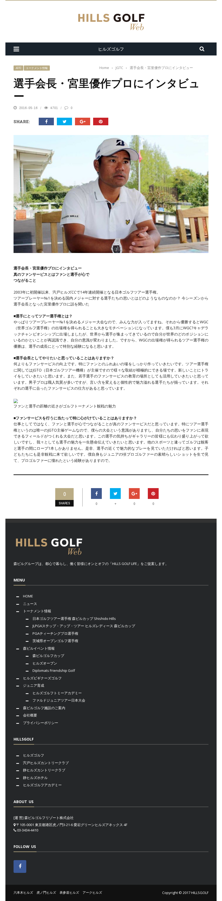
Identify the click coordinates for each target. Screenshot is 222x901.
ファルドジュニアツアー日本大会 (58, 700)
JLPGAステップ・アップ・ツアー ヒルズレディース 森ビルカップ (83, 625)
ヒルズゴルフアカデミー (42, 784)
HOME (28, 596)
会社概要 (30, 715)
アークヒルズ (92, 892)
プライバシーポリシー (40, 722)
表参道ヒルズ (69, 892)
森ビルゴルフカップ (48, 655)
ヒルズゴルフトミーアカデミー (57, 692)
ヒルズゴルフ (33, 755)
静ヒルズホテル (35, 777)
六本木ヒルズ (23, 892)
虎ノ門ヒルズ (46, 892)
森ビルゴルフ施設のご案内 (44, 707)
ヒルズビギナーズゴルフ (42, 678)
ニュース (30, 603)
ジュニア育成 (33, 685)
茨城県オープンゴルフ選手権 (55, 640)
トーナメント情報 (37, 68)
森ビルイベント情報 (39, 648)
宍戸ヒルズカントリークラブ (46, 762)
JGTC (18, 68)
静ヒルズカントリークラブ (44, 770)
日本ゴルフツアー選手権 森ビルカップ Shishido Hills (74, 618)
